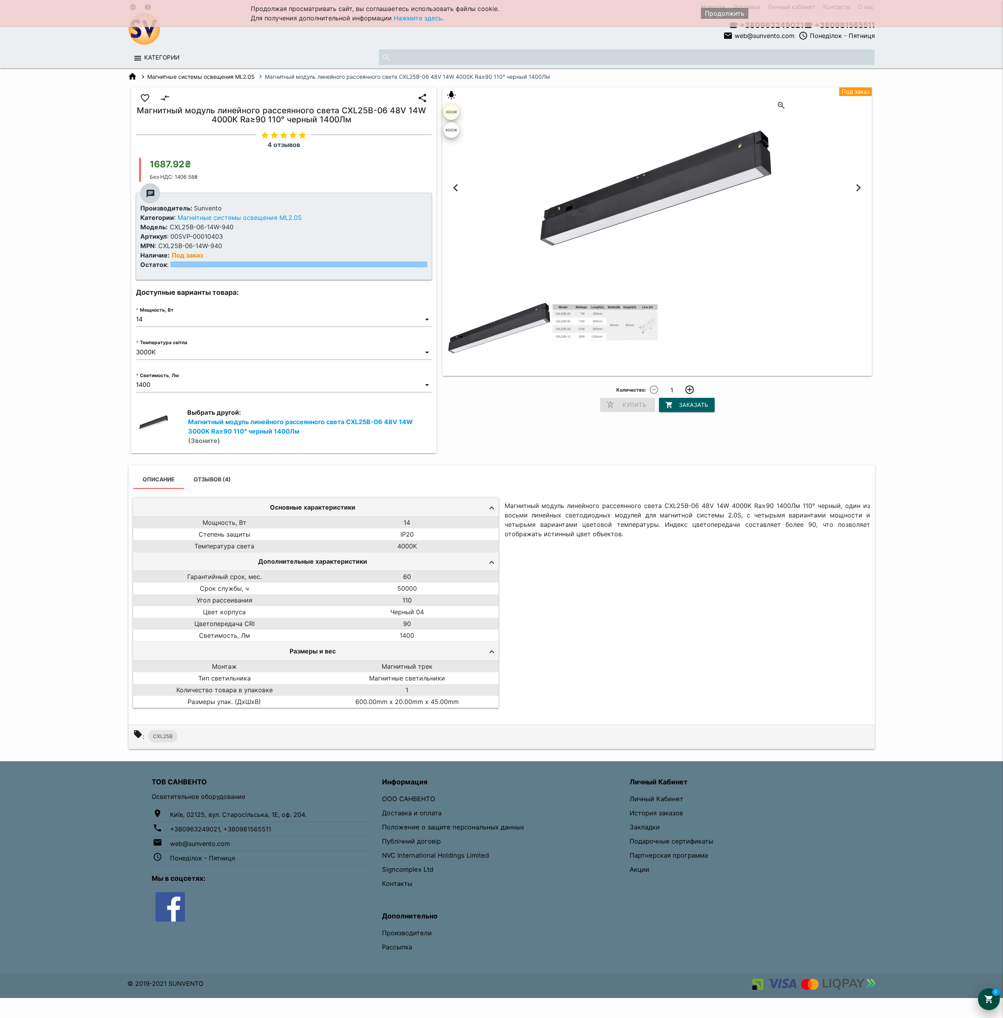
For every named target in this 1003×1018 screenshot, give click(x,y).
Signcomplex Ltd (407, 869)
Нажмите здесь (418, 18)
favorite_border (145, 98)
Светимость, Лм (159, 375)
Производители (407, 933)
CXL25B (163, 736)
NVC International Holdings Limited (435, 855)
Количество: (631, 390)
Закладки (645, 827)
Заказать (686, 405)
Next (858, 188)
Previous (456, 188)
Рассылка (397, 947)
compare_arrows (165, 98)
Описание (159, 479)
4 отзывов (284, 145)
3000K (451, 112)
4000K (451, 130)
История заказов (656, 813)
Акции (639, 869)
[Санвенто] (170, 906)
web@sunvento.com (759, 35)
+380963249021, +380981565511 (220, 829)
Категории (161, 57)
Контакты (397, 883)
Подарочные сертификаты (671, 841)
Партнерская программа (669, 855)
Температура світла (163, 342)
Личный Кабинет (656, 799)
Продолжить (724, 13)
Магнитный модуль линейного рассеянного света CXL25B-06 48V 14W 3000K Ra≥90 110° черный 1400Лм (300, 431)
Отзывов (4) (212, 479)
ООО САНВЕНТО (408, 799)
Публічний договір (411, 841)
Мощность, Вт (157, 310)
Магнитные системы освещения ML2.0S (201, 76)
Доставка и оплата (412, 813)
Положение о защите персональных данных (453, 827)
